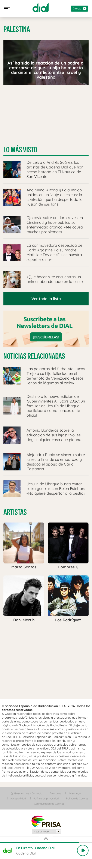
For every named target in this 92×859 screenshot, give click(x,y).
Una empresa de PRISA (46, 821)
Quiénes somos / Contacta (26, 793)
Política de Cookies (77, 798)
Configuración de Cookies (49, 803)
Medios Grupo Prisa (46, 831)
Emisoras (55, 793)
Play (83, 850)
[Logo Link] (41, 7)
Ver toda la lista (46, 298)
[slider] (46, 842)
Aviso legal (74, 793)
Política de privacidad (46, 798)
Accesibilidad (18, 798)
